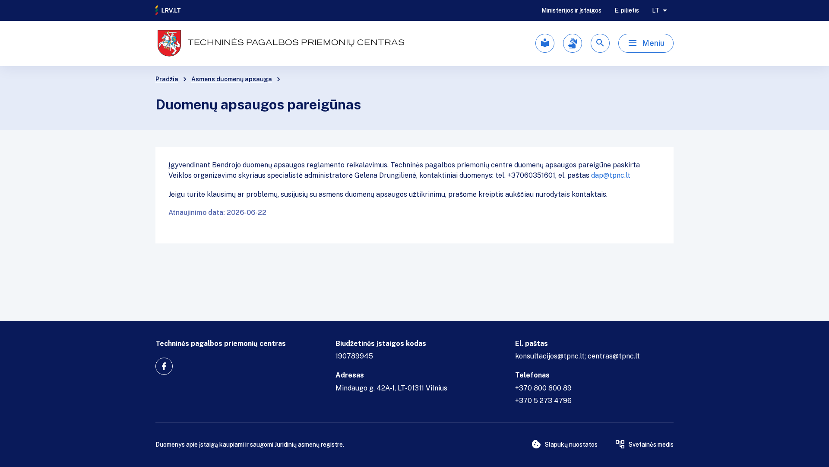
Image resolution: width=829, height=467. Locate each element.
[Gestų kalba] (572, 43)
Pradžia (166, 79)
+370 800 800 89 (543, 388)
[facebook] (164, 366)
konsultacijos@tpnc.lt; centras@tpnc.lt (577, 356)
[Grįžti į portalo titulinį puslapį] (168, 10)
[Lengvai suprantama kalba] (544, 43)
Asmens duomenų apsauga (231, 79)
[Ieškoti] (600, 43)
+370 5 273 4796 (543, 401)
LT (655, 10)
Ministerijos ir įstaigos (571, 10)
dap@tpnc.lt (610, 175)
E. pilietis (626, 10)
